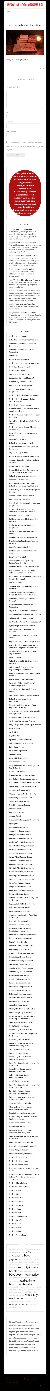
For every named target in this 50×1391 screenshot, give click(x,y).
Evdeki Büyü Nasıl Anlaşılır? (19, 359)
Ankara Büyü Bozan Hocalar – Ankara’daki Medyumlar (20, 1058)
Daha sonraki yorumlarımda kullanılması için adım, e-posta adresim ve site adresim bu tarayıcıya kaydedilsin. (24, 146)
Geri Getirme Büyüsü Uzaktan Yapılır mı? (25, 783)
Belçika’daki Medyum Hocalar (20, 994)
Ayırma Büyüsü (15, 816)
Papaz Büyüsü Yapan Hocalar (20, 790)
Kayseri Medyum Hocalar (19, 1053)
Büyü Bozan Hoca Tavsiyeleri (20, 385)
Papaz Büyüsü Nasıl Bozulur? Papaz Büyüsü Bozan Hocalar (23, 706)
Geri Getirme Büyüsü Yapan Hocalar (23, 779)
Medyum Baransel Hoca (18, 1164)
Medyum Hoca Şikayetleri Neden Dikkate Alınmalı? (22, 400)
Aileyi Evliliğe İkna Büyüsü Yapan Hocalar (25, 724)
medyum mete (18, 1304)
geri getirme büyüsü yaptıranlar (22, 1282)
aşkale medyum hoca (28, 1259)
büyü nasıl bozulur (21, 1264)
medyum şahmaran (26, 1289)
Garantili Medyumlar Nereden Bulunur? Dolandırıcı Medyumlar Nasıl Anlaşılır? (24, 646)
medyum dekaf (14, 1277)
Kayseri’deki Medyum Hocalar (21, 857)
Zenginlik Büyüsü (16, 754)
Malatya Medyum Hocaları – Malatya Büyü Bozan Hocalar (23, 1117)
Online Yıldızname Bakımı (19, 466)
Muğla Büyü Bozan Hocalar (19, 1026)
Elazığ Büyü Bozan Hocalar (19, 1081)
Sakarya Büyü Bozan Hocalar (20, 1030)
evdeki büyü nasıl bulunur (24, 1296)
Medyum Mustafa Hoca (23, 280)
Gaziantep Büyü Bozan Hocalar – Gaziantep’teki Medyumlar (22, 1017)
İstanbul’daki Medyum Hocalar (21, 960)
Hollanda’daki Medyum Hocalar (21, 1142)
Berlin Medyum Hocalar (18, 942)
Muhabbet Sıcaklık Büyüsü (19, 805)
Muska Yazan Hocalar (17, 771)
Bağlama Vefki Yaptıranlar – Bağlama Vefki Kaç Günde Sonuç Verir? (23, 571)
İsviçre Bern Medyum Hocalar (20, 938)
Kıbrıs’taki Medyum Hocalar (20, 883)
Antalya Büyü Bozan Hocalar (20, 834)
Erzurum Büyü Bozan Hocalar (20, 971)
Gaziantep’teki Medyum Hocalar (22, 842)
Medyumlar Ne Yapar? (17, 370)
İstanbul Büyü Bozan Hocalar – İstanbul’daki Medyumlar (21, 929)
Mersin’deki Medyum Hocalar (20, 853)
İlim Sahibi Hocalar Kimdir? (23, 229)
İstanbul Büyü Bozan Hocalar (20, 957)
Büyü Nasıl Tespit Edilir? (18, 453)
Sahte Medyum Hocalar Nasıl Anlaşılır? (24, 566)
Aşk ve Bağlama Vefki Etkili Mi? (21, 679)
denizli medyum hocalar (28, 1271)
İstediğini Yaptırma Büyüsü (19, 547)
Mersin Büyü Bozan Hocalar (20, 990)
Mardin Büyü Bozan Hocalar (25, 256)
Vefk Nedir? (13, 356)
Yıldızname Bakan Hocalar (19, 480)
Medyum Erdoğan (16, 1220)
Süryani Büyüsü (15, 808)
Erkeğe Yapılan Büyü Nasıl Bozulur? (22, 717)
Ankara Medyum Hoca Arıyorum (21, 890)
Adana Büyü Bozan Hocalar (19, 831)
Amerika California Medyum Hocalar (23, 934)
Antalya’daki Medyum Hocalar (20, 864)
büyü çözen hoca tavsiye (24, 1274)
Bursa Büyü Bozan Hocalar (19, 1001)
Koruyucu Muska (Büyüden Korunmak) (24, 820)
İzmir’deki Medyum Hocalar (20, 907)
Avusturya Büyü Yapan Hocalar (21, 968)
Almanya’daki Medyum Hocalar (21, 1153)
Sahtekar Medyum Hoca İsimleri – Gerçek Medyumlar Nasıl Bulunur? (22, 593)
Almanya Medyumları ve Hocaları (22, 1009)
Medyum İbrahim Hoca (18, 1157)
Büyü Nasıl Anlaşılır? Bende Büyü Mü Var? (25, 641)
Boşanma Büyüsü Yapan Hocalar (21, 495)
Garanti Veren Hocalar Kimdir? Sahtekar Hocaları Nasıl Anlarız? (24, 410)
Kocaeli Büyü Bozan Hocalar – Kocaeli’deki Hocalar (20, 1070)
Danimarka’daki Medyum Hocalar (22, 879)
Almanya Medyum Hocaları (19, 911)
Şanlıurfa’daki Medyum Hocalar (21, 946)
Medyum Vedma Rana (17, 1235)
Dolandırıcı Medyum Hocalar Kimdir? (23, 476)
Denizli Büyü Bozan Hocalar (19, 1123)
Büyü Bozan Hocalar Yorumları (21, 374)
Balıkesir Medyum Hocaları (19, 975)
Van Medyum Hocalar (17, 1126)
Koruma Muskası (15, 582)
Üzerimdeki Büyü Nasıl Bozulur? (21, 378)
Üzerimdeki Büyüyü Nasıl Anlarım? (22, 775)
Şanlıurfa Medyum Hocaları (19, 894)
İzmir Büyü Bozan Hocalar (19, 921)
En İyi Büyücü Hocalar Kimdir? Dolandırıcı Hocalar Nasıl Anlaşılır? (25, 577)
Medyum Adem (15, 1224)
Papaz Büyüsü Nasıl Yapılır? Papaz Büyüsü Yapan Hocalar (22, 561)
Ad (7, 112)
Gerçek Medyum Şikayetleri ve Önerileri (25, 614)
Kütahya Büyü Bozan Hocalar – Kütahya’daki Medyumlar (21, 1044)
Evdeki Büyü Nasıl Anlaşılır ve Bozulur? (24, 456)
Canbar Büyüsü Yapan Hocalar (20, 797)
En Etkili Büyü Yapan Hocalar (25, 242)
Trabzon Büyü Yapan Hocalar (20, 1103)
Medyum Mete (15, 1194)
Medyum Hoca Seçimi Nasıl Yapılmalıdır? (24, 363)
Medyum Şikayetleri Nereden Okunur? (24, 395)
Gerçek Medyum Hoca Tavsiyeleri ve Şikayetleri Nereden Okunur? (23, 471)
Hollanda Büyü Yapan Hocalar (20, 1012)
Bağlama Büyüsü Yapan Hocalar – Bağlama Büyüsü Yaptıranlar (22, 668)
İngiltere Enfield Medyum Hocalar (22, 904)
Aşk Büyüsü (13, 823)
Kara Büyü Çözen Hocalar (19, 515)
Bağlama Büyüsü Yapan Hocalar (21, 743)
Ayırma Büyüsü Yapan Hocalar (20, 739)
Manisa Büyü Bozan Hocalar (20, 1039)
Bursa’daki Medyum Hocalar (20, 925)
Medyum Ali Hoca (16, 1205)
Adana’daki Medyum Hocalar (20, 849)
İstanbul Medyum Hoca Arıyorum (22, 1113)
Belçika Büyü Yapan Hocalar (20, 964)
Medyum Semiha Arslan (18, 1186)
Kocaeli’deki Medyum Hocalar (21, 838)
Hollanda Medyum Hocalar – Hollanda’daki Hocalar (20, 1076)
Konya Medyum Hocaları (18, 1150)
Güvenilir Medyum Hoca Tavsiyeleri (23, 537)
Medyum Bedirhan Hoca (18, 1161)
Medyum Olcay (15, 1209)
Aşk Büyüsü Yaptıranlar (18, 750)
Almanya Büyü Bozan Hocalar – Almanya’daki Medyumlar (21, 1108)
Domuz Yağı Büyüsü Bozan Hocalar (22, 786)
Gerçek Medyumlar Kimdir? (19, 758)
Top (41, 1386)
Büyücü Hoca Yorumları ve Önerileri (23, 610)
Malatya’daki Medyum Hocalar (21, 872)
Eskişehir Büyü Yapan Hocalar (20, 997)
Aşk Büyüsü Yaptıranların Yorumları (22, 721)
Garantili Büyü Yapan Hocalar (20, 381)
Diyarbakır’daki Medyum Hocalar (22, 868)
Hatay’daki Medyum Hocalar (20, 860)
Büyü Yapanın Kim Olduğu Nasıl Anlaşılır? (24, 695)
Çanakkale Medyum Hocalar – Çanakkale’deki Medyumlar (20, 1131)
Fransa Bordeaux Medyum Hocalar (22, 953)
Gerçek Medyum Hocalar (19, 827)
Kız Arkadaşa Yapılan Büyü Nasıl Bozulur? (25, 622)
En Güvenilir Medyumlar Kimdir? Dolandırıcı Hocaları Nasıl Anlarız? (22, 510)
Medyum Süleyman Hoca (19, 1216)
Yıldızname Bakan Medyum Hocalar (22, 794)
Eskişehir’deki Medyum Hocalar (21, 846)
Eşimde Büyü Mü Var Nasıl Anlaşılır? (22, 625)
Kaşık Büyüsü (14, 732)
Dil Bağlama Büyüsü (16, 747)
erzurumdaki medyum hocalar (20, 1287)
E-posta (9, 122)
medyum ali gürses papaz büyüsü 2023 (24, 1290)
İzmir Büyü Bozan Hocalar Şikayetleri (23, 1146)
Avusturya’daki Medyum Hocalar (22, 875)
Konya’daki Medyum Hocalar (20, 886)
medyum (9, 60)
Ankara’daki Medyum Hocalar (20, 986)
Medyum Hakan (15, 1212)
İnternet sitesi (11, 131)
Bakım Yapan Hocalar (17, 762)
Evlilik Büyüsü (14, 728)
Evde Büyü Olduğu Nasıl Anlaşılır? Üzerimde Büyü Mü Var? (22, 684)
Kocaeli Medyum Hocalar (19, 1005)
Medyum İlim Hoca (16, 1198)
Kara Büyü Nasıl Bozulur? (18, 439)
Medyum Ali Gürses (16, 1201)
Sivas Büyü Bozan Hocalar (19, 1049)
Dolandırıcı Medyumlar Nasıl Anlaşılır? (23, 340)
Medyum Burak (15, 1227)
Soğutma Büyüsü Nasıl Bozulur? (21, 618)
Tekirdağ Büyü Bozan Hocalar (20, 1022)
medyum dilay (26, 1277)
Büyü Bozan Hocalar (17, 812)
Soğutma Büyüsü (15, 736)
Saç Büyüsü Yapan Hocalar (19, 801)
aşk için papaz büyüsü (22, 1301)
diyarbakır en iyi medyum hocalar (21, 1249)
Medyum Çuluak (15, 1231)
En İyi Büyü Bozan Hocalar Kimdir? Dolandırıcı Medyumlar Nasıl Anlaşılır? (23, 484)
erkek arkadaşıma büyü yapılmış (21, 1255)
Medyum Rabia (15, 1190)
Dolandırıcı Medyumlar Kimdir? (21, 443)
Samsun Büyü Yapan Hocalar (20, 983)
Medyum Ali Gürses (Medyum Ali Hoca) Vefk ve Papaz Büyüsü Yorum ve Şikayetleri (24, 1176)
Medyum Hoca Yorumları (24, 269)
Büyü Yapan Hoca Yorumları (19, 499)
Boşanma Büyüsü (16, 657)
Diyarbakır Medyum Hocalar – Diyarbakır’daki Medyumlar (20, 1092)
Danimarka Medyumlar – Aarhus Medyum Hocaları (21, 1098)
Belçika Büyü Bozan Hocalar (20, 949)
